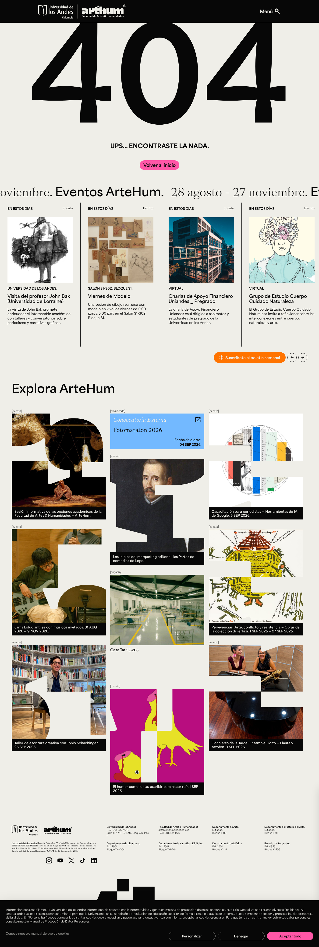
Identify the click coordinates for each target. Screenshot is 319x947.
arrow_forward (303, 357)
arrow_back (292, 357)
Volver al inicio (159, 165)
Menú (266, 11)
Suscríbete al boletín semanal (252, 357)
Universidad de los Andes (24, 843)
